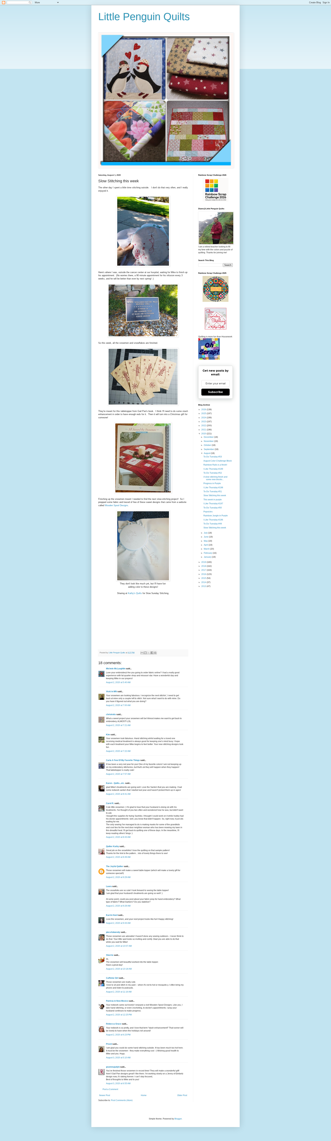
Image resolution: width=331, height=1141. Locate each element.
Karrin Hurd (112, 915)
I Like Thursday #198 (213, 487)
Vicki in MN (111, 691)
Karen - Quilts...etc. (115, 783)
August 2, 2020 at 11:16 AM (119, 992)
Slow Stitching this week (214, 495)
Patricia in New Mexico (117, 1001)
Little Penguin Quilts (144, 16)
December (209, 437)
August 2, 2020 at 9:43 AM (118, 923)
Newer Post (104, 1095)
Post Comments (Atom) (122, 1100)
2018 (204, 566)
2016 (204, 574)
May (206, 541)
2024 (204, 417)
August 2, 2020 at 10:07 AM (119, 946)
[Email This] (142, 652)
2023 (204, 421)
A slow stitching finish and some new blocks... (215, 478)
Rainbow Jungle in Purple (215, 515)
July (206, 533)
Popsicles (208, 511)
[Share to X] (148, 652)
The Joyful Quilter (114, 866)
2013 (204, 586)
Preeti (109, 1044)
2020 (204, 433)
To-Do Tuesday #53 (212, 457)
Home (144, 1095)
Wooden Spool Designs (116, 505)
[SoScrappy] (215, 201)
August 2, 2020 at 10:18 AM (119, 969)
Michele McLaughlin (115, 668)
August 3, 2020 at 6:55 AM (118, 1083)
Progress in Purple (212, 483)
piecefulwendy (113, 932)
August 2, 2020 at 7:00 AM (118, 705)
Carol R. (110, 803)
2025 (204, 413)
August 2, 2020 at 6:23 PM (118, 1034)
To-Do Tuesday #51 (212, 491)
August (207, 453)
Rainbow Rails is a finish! (215, 465)
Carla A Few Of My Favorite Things (123, 760)
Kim (108, 734)
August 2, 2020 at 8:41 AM (118, 794)
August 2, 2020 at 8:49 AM (118, 857)
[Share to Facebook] (152, 652)
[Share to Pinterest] (155, 652)
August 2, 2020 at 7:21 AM (118, 725)
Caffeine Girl (112, 978)
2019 (204, 562)
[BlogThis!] (145, 652)
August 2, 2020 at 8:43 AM (118, 837)
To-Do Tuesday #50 (212, 507)
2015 (204, 578)
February (208, 553)
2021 (204, 429)
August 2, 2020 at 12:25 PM (119, 1015)
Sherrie (109, 955)
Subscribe (215, 392)
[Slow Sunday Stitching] (215, 329)
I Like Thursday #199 (213, 469)
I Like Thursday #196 (213, 520)
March (207, 549)
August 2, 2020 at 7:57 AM (118, 774)
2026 (204, 409)
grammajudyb (113, 1067)
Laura (109, 886)
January (208, 557)
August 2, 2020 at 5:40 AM (118, 682)
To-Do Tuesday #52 (212, 473)
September (209, 449)
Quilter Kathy (112, 846)
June (206, 537)
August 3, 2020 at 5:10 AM (118, 1057)
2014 (204, 582)
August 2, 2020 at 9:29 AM (118, 877)
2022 (204, 425)
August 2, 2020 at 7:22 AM (118, 751)
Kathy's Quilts (135, 593)
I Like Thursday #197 (213, 503)
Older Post (182, 1095)
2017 (204, 570)
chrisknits (111, 714)
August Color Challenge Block (217, 461)
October (208, 445)
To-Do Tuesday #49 (212, 524)
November (209, 441)
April (206, 545)
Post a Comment (110, 1089)
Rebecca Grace (113, 1024)
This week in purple (212, 499)
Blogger (178, 1119)
